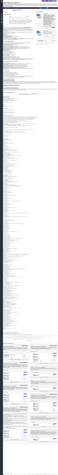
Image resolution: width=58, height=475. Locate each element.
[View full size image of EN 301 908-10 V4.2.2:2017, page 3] (39, 34)
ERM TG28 (16, 403)
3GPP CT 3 (46, 377)
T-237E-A (15, 359)
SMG (18, 359)
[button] (40, 8)
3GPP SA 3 (46, 441)
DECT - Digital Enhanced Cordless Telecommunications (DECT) (18, 18)
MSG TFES (46, 363)
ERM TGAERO (46, 412)
